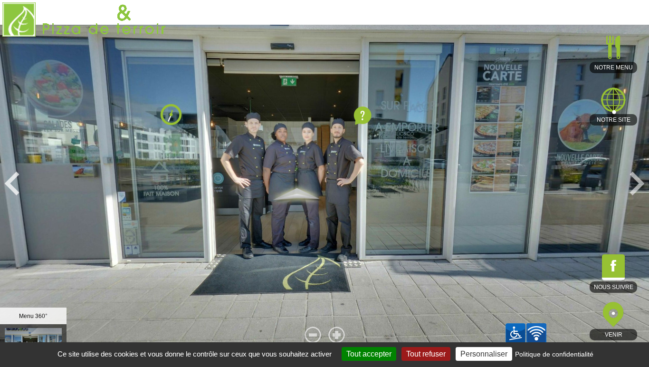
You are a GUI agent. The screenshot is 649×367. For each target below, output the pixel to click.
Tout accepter (368, 354)
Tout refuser (426, 354)
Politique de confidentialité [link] (554, 354)
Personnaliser (483, 354)
